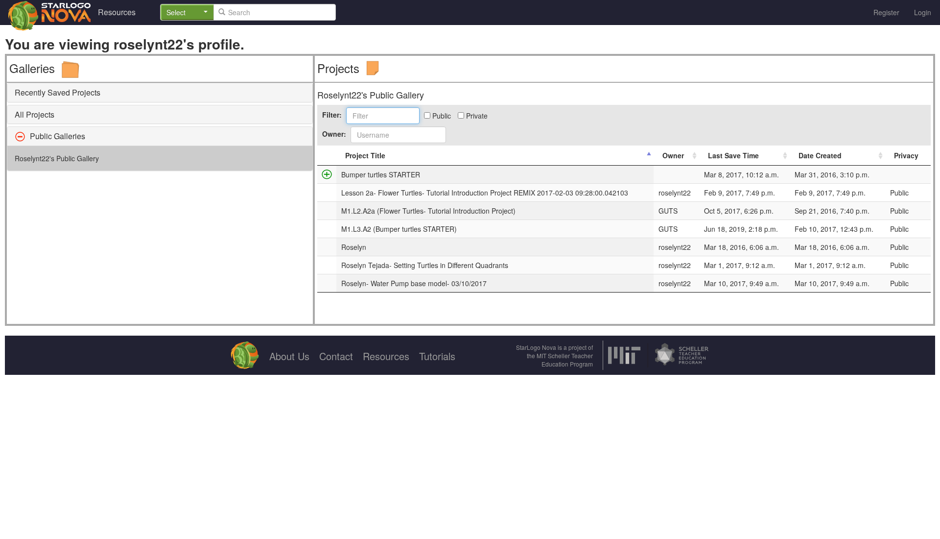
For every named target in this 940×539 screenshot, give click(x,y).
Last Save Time (733, 155)
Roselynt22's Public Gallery (57, 158)
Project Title (365, 155)
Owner (673, 155)
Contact (336, 356)
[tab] (159, 92)
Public (440, 116)
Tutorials (437, 356)
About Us (289, 356)
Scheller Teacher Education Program (567, 359)
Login (922, 12)
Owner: (334, 134)
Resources (117, 12)
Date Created (820, 155)
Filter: (332, 115)
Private (476, 116)
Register (886, 12)
